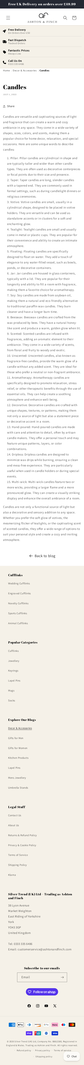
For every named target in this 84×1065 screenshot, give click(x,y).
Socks (11, 700)
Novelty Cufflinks (18, 603)
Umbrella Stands (18, 787)
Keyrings (13, 670)
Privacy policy (42, 1050)
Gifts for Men (15, 738)
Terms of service (62, 1050)
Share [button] (11, 106)
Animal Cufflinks (18, 623)
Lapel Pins (14, 680)
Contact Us (14, 815)
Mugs (11, 690)
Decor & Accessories (20, 728)
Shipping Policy (17, 865)
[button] (8, 17)
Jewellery (13, 661)
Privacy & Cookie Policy (22, 845)
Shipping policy (43, 1056)
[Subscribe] (62, 977)
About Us (13, 825)
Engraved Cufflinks (19, 593)
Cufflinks (13, 651)
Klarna (12, 875)
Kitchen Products (18, 758)
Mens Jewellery (17, 777)
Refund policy (24, 1050)
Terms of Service (18, 855)
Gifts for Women (18, 748)
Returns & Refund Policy (22, 835)
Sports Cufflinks (17, 613)
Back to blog (45, 555)
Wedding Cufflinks (19, 583)
